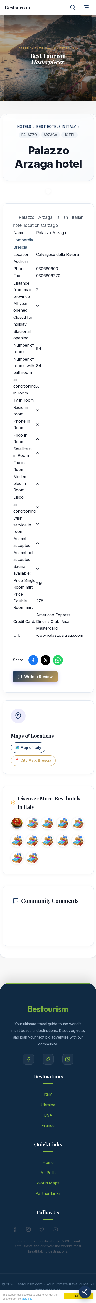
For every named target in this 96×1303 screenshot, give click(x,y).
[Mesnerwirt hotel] (17, 841)
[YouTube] (55, 1230)
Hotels (24, 127)
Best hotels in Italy (56, 127)
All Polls (48, 1172)
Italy (48, 1094)
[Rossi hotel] (17, 824)
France (48, 1125)
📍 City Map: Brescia (33, 760)
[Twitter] (48, 1059)
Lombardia (23, 239)
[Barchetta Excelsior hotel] (47, 824)
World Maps (48, 1183)
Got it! (78, 1296)
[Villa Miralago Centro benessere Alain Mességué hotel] (47, 841)
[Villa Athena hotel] (78, 824)
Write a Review (38, 676)
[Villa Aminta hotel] (78, 841)
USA (48, 1115)
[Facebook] (28, 1059)
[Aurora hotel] (63, 824)
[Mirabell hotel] (32, 841)
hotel (69, 135)
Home (48, 1162)
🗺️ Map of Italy (28, 747)
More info (27, 1298)
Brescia (20, 247)
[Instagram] (67, 1059)
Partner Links (48, 1193)
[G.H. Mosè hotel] (32, 824)
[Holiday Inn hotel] (17, 859)
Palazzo (29, 135)
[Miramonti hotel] (63, 841)
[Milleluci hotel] (32, 859)
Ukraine (48, 1104)
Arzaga (50, 135)
